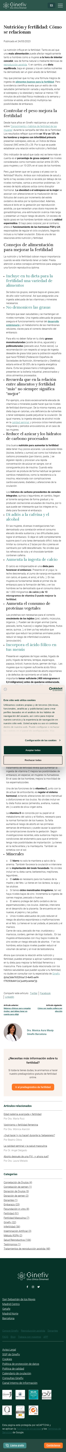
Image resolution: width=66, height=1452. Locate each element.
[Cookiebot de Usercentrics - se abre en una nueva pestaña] (49, 689)
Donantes (53, 1330)
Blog (13, 1336)
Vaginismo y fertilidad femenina (21, 1124)
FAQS (5, 1336)
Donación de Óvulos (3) (16, 1191)
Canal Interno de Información (19, 1383)
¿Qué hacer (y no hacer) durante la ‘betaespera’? (29, 1135)
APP (45, 1336)
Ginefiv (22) (10, 1222)
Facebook (45, 993)
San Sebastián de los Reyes (18, 1299)
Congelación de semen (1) (18, 1186)
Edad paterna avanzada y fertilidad (22, 1114)
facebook (27, 1286)
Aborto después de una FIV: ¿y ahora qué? (26, 1156)
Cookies (7, 1359)
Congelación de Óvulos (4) (18, 1182)
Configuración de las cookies (41, 740)
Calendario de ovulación (16, 1373)
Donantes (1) (10, 1200)
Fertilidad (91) (11, 1213)
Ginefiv (56, 973)
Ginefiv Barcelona (37, 1034)
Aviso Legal (9, 1349)
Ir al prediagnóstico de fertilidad (33, 1087)
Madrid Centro (11, 1304)
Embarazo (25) (12, 1204)
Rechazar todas (33, 760)
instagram (33, 1286)
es (51, 5)
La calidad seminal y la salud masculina (25, 1145)
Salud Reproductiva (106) (17, 1239)
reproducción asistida (15, 64)
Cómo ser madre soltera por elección (50, 1010)
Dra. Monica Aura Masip (40, 1030)
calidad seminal (20, 422)
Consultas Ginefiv (12, 1378)
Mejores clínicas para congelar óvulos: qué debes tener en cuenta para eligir (17, 1011)
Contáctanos (53, 1445)
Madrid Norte (10, 1313)
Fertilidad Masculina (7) (16, 1217)
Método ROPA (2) (13, 1235)
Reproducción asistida (33, 1330)
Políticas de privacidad (29, 1428)
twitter (38, 1286)
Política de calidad (13, 1368)
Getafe (6, 1308)
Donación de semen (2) (16, 1195)
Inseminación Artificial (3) (17, 1231)
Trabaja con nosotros (29, 1336)
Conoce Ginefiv (10, 1330)
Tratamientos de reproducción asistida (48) (27, 1248)
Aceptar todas (33, 750)
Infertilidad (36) (12, 1226)
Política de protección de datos (20, 1363)
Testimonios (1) (12, 1244)
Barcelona (8, 1318)
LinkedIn (9, 997)
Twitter (33, 993)
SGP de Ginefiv (11, 1354)
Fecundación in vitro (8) (16, 1208)
